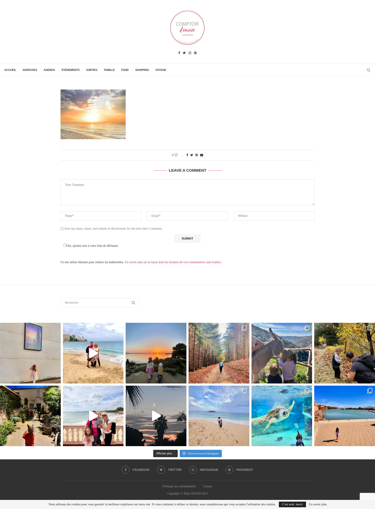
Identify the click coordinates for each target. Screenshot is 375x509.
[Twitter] (184, 53)
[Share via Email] (201, 155)
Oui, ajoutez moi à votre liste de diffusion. (92, 245)
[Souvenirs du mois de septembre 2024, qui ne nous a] (156, 416)
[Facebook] (179, 53)
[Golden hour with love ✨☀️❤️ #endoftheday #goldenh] (156, 353)
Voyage (160, 70)
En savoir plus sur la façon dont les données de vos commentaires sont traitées (173, 262)
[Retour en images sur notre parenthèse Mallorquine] (93, 416)
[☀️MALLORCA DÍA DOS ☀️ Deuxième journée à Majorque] (282, 416)
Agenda (49, 70)
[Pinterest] (195, 53)
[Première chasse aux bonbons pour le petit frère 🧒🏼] (30, 416)
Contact (207, 486)
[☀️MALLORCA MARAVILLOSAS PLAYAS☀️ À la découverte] (219, 416)
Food (125, 70)
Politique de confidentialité (179, 486)
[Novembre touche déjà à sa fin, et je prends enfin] (93, 353)
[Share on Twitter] (191, 155)
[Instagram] (190, 53)
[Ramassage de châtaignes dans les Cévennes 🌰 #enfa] (344, 353)
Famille (109, 70)
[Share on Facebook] (187, 155)
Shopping (142, 70)
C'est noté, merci (292, 504)
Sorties (91, 70)
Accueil (10, 70)
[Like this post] (178, 155)
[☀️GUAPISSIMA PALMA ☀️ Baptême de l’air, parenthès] (344, 416)
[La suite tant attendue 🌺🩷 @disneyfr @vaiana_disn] (30, 353)
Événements (71, 70)
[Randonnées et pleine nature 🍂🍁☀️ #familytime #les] (219, 353)
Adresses (30, 70)
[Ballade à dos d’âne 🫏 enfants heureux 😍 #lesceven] (282, 353)
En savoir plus (318, 504)
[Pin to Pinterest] (196, 155)
